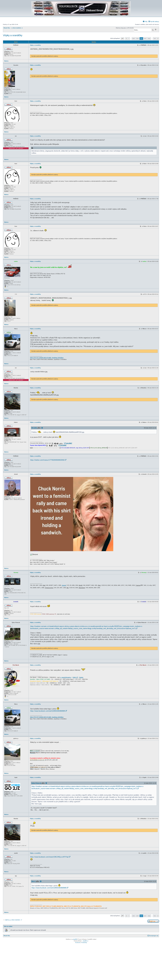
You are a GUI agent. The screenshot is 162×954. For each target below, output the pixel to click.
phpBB (75, 939)
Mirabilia (34, 428)
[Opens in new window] (58, 443)
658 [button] (133, 38)
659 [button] (137, 38)
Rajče (74, 677)
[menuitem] (145, 21)
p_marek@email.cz (65, 677)
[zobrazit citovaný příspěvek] (42, 428)
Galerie (81, 677)
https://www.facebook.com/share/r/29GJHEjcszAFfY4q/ (49, 857)
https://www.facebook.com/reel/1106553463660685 (47, 711)
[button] (122, 38)
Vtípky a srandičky (12, 35)
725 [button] (155, 38)
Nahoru (6, 61)
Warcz (33, 881)
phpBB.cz (85, 941)
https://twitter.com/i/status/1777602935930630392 (47, 460)
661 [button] (145, 38)
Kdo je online (8, 926)
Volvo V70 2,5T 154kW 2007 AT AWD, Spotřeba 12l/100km (46, 357)
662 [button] (149, 38)
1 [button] (128, 38)
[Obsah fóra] (81, 15)
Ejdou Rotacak (36, 783)
